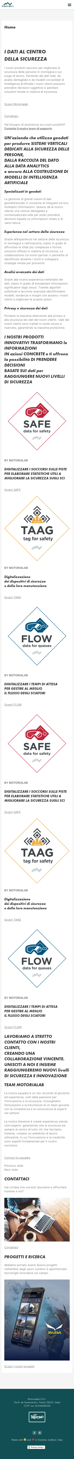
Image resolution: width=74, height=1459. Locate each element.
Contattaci (11, 116)
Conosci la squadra (17, 1157)
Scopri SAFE (12, 489)
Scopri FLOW (13, 704)
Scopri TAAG (12, 597)
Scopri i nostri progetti (19, 1366)
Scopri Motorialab (16, 104)
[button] (69, 4)
